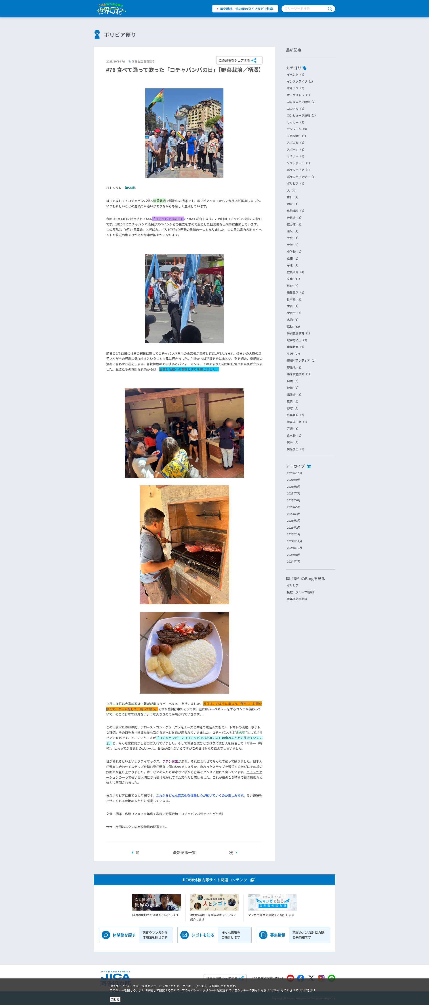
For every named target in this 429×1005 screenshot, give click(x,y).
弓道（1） (293, 265)
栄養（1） (293, 306)
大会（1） (293, 238)
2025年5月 (294, 507)
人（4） (292, 190)
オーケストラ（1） (299, 95)
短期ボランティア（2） (302, 360)
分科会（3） (295, 217)
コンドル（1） (296, 108)
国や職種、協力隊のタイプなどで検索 (246, 8)
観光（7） (293, 388)
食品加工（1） (296, 449)
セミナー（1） (296, 156)
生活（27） (294, 354)
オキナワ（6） (296, 88)
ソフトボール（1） (299, 163)
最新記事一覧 (184, 852)
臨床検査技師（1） (299, 374)
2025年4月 (294, 514)
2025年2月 (294, 527)
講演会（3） (295, 394)
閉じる (115, 999)
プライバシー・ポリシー (198, 990)
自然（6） (293, 381)
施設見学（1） (296, 292)
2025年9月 (294, 479)
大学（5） (293, 245)
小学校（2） (295, 251)
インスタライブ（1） (301, 81)
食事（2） (293, 442)
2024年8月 (294, 555)
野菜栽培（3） (296, 415)
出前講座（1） (296, 211)
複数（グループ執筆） (301, 592)
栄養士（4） (295, 313)
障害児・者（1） (298, 422)
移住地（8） (295, 367)
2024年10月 (294, 548)
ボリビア (293, 585)
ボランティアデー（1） (302, 177)
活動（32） (294, 326)
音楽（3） (293, 428)
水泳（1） (293, 319)
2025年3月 (294, 520)
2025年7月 (294, 493)
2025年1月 (294, 534)
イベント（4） (296, 74)
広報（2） (293, 258)
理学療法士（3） (298, 340)
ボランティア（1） (299, 170)
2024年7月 (294, 561)
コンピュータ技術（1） (302, 115)
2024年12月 (294, 541)
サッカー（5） (296, 122)
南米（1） (293, 231)
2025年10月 (294, 473)
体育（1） (293, 204)
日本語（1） (295, 299)
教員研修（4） (296, 272)
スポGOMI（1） (297, 136)
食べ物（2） (295, 435)
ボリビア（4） (296, 183)
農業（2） (293, 401)
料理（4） (293, 286)
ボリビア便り (120, 34)
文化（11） (294, 279)
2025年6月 (294, 500)
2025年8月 (294, 486)
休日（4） (293, 197)
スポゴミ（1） (296, 142)
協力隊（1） (295, 224)
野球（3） (293, 408)
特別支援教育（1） (299, 333)
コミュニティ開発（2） (302, 102)
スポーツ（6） (296, 149)
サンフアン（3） (298, 129)
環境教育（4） (296, 347)
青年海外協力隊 (297, 599)
